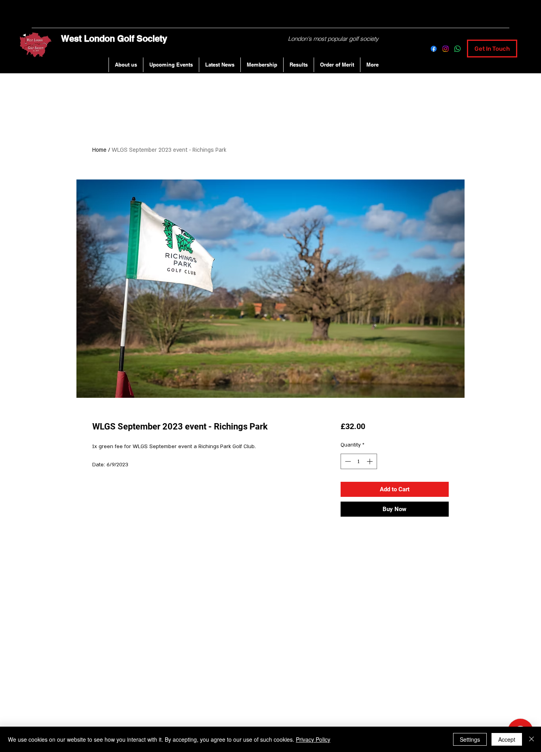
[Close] (531, 739)
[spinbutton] (358, 461)
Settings (470, 739)
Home (99, 150)
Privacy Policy (313, 739)
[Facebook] (434, 49)
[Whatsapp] (457, 49)
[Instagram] (446, 49)
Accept (506, 739)
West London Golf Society (114, 38)
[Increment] (370, 461)
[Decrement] (347, 461)
